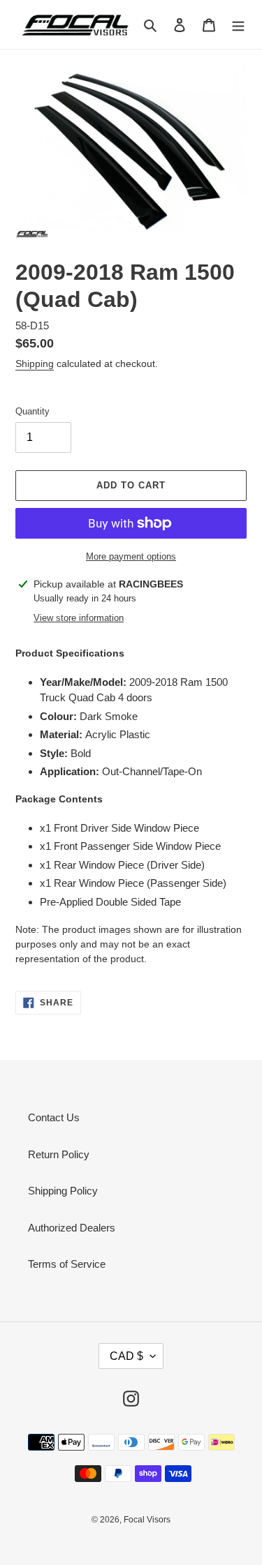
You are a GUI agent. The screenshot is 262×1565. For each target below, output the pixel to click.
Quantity (32, 411)
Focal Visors (147, 1520)
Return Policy (58, 1154)
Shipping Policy (63, 1191)
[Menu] (238, 25)
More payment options (131, 556)
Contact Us (54, 1117)
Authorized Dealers (71, 1228)
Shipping (34, 363)
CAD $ (126, 1356)
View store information (79, 618)
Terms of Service (66, 1264)
